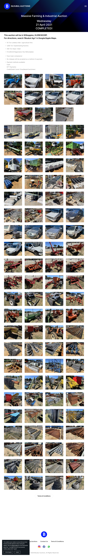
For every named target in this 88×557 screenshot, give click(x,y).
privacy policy (15, 545)
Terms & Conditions (44, 496)
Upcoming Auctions (30, 541)
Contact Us (44, 541)
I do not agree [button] (8, 552)
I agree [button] (17, 552)
